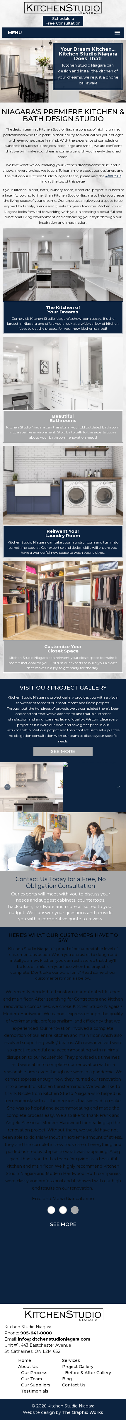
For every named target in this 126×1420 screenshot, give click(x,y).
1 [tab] (51, 1210)
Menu (15, 32)
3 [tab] (74, 1210)
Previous (7, 787)
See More (63, 751)
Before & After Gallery (88, 1372)
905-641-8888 (36, 1333)
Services (71, 1360)
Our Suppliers (35, 1385)
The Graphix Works (82, 1412)
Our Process (34, 1372)
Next (118, 787)
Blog (67, 1378)
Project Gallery (77, 1366)
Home (24, 1360)
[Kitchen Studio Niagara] (63, 8)
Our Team (31, 1378)
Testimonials (34, 1391)
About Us (113, 176)
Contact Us (74, 1385)
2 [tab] (63, 1210)
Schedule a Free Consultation (63, 20)
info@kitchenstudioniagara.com (54, 1339)
